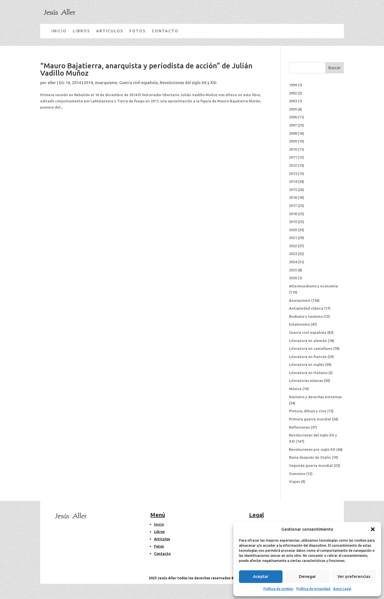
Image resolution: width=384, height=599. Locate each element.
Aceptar (260, 576)
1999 (293, 85)
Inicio (159, 524)
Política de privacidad (313, 589)
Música (295, 389)
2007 (293, 125)
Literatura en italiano (308, 373)
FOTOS (137, 31)
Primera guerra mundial (310, 419)
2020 (293, 230)
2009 (293, 141)
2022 (293, 246)
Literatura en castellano (310, 348)
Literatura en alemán (308, 341)
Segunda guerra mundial (311, 465)
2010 (293, 149)
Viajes (294, 481)
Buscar (334, 68)
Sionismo (297, 474)
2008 (293, 133)
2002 (293, 93)
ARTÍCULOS (109, 31)
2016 (293, 197)
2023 (293, 254)
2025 (293, 270)
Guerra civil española (138, 82)
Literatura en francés (308, 357)
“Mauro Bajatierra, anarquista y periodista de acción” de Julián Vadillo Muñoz (146, 69)
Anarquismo (106, 82)
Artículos (162, 539)
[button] (373, 529)
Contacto (162, 553)
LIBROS (81, 31)
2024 (293, 262)
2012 (293, 165)
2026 (293, 278)
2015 (293, 190)
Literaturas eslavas (306, 380)
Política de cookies (278, 589)
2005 (293, 109)
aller (52, 82)
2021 (293, 238)
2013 (293, 173)
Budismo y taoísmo (306, 316)
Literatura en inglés (306, 364)
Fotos (159, 546)
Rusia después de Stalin (310, 457)
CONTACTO (165, 31)
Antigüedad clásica (306, 308)
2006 (293, 117)
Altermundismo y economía (313, 286)
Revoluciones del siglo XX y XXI (188, 82)
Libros (159, 531)
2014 (88, 82)
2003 (293, 101)
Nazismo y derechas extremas (315, 397)
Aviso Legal (342, 589)
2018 (293, 214)
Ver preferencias (353, 576)
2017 (293, 206)
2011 (293, 157)
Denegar (307, 576)
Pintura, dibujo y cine (307, 411)
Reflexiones (299, 427)
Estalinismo (299, 324)
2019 (293, 222)
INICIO (59, 31)
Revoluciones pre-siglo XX (312, 449)
